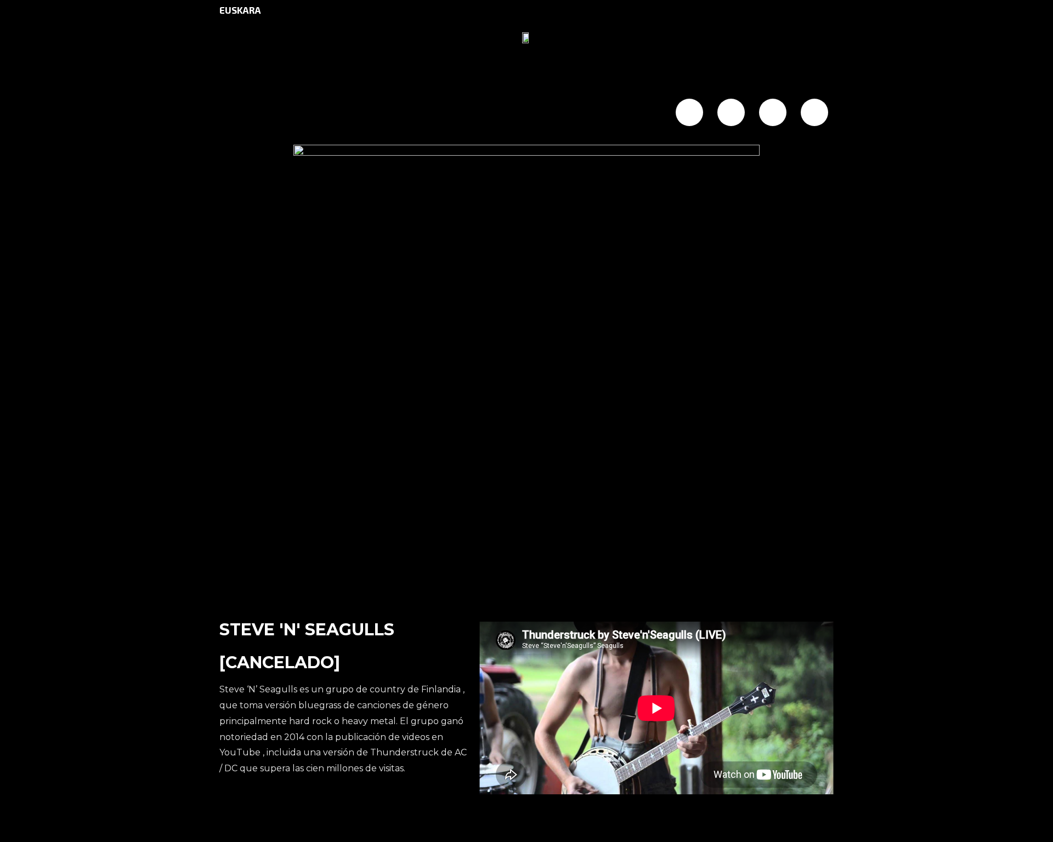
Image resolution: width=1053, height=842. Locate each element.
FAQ (504, 113)
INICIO (248, 113)
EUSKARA (240, 9)
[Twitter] (731, 112)
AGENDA (300, 113)
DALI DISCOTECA (377, 113)
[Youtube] (814, 112)
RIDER (618, 113)
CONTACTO (558, 113)
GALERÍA (456, 113)
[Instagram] (772, 112)
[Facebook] (689, 112)
